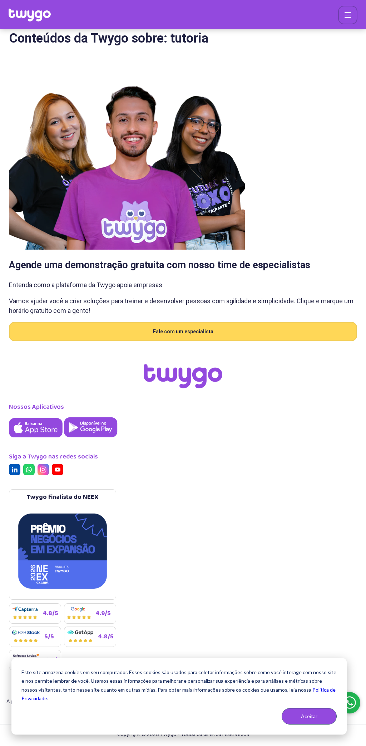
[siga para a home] (30, 15)
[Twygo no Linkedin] (16, 471)
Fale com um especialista (183, 331)
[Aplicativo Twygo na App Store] (36, 438)
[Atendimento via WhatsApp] (349, 702)
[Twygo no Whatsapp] (30, 471)
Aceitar (309, 716)
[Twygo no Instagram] (45, 471)
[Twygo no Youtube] (59, 471)
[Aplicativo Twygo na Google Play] (91, 438)
